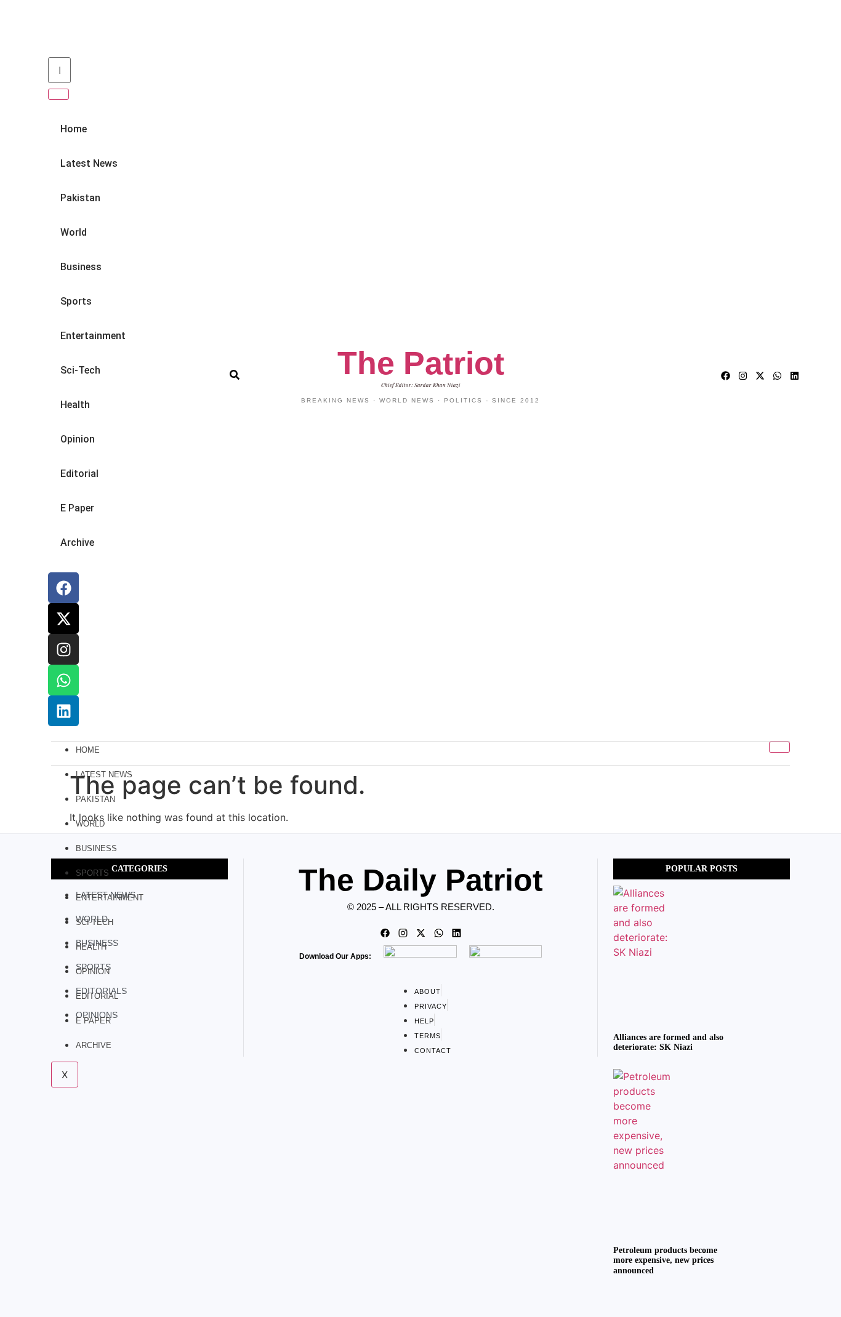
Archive (77, 542)
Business (81, 267)
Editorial (79, 473)
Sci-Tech (80, 370)
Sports (76, 301)
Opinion (77, 439)
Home (73, 129)
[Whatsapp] (63, 680)
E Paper (77, 508)
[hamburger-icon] (779, 747)
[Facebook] (63, 587)
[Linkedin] (63, 710)
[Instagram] (63, 649)
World (73, 232)
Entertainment (93, 336)
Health (75, 404)
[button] (46, 30)
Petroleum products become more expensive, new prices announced (665, 1261)
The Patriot (420, 363)
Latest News (89, 163)
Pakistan (80, 198)
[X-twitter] (63, 618)
